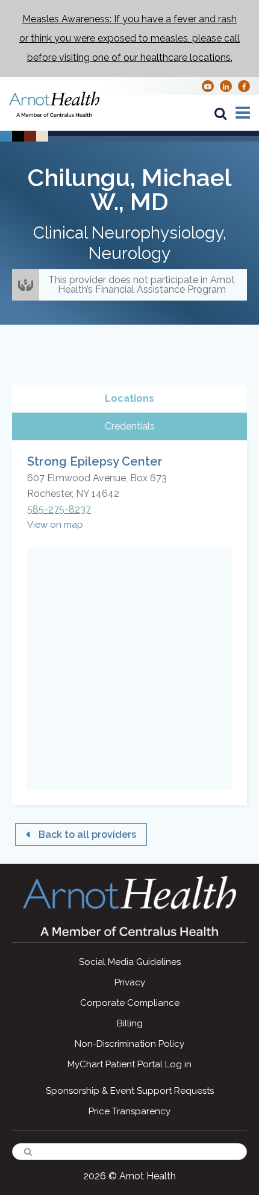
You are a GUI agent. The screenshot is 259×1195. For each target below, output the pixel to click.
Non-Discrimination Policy (129, 1043)
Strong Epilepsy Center (95, 461)
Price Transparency (129, 1111)
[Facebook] (244, 86)
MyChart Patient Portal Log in (129, 1064)
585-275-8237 (59, 509)
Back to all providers (87, 834)
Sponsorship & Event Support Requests (130, 1090)
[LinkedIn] (226, 86)
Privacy (129, 982)
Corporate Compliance (129, 1002)
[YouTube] (207, 86)
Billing (130, 1023)
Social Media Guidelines (130, 961)
